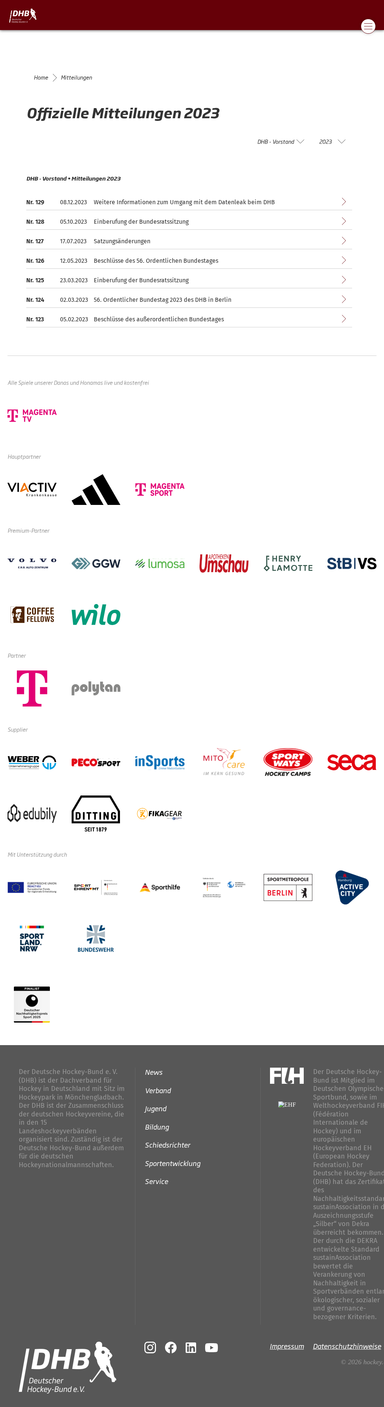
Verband (158, 1090)
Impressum (287, 1346)
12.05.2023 (73, 260)
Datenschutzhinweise (347, 1346)
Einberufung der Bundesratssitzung (141, 221)
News (153, 1072)
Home (41, 77)
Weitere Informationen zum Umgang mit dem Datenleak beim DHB (184, 202)
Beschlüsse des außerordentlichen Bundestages (159, 319)
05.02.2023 (74, 319)
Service (156, 1181)
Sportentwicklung (172, 1162)
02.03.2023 (74, 299)
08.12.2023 (73, 202)
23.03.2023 (74, 280)
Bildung (157, 1126)
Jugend (155, 1108)
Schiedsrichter (167, 1144)
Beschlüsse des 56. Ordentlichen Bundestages (156, 260)
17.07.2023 (73, 241)
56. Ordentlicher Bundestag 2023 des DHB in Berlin (162, 299)
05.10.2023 (73, 221)
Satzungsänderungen (122, 241)
